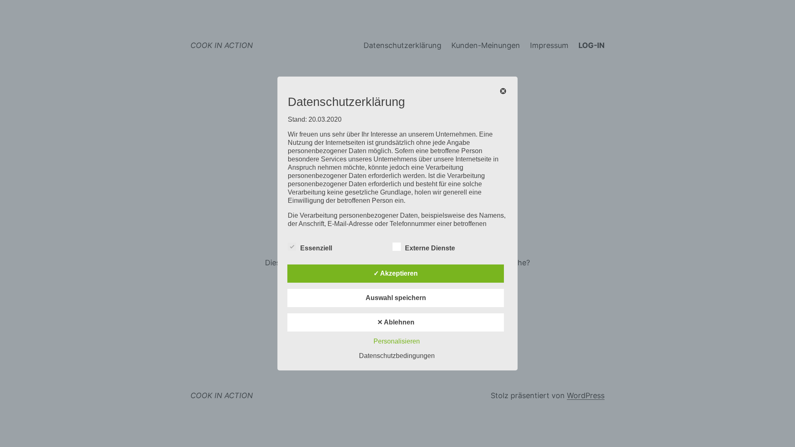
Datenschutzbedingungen (397, 355)
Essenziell (316, 248)
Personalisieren (396, 341)
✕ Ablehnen (395, 322)
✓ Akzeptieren (395, 273)
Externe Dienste (430, 248)
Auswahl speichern (396, 297)
